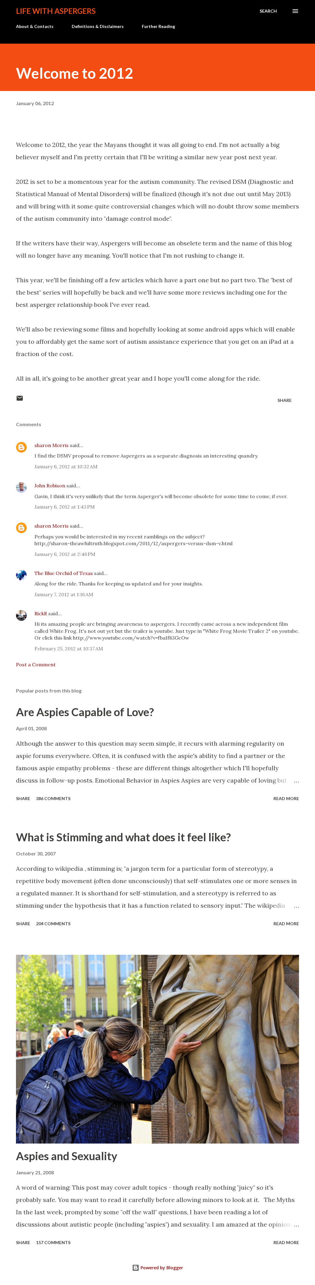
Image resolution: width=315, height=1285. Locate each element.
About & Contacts (35, 26)
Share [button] (284, 400)
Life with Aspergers (56, 10)
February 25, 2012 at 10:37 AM (68, 648)
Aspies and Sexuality (66, 1156)
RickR (40, 613)
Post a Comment (36, 664)
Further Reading (158, 26)
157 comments (53, 1242)
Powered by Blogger (161, 1268)
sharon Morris (51, 445)
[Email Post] (19, 400)
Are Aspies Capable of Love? (85, 712)
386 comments (53, 798)
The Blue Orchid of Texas (63, 573)
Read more (286, 798)
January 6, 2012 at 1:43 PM (64, 507)
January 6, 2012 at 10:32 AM (66, 466)
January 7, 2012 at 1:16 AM (63, 594)
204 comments (53, 923)
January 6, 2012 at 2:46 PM (64, 554)
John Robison (49, 485)
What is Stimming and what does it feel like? (123, 837)
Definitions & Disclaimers (98, 26)
